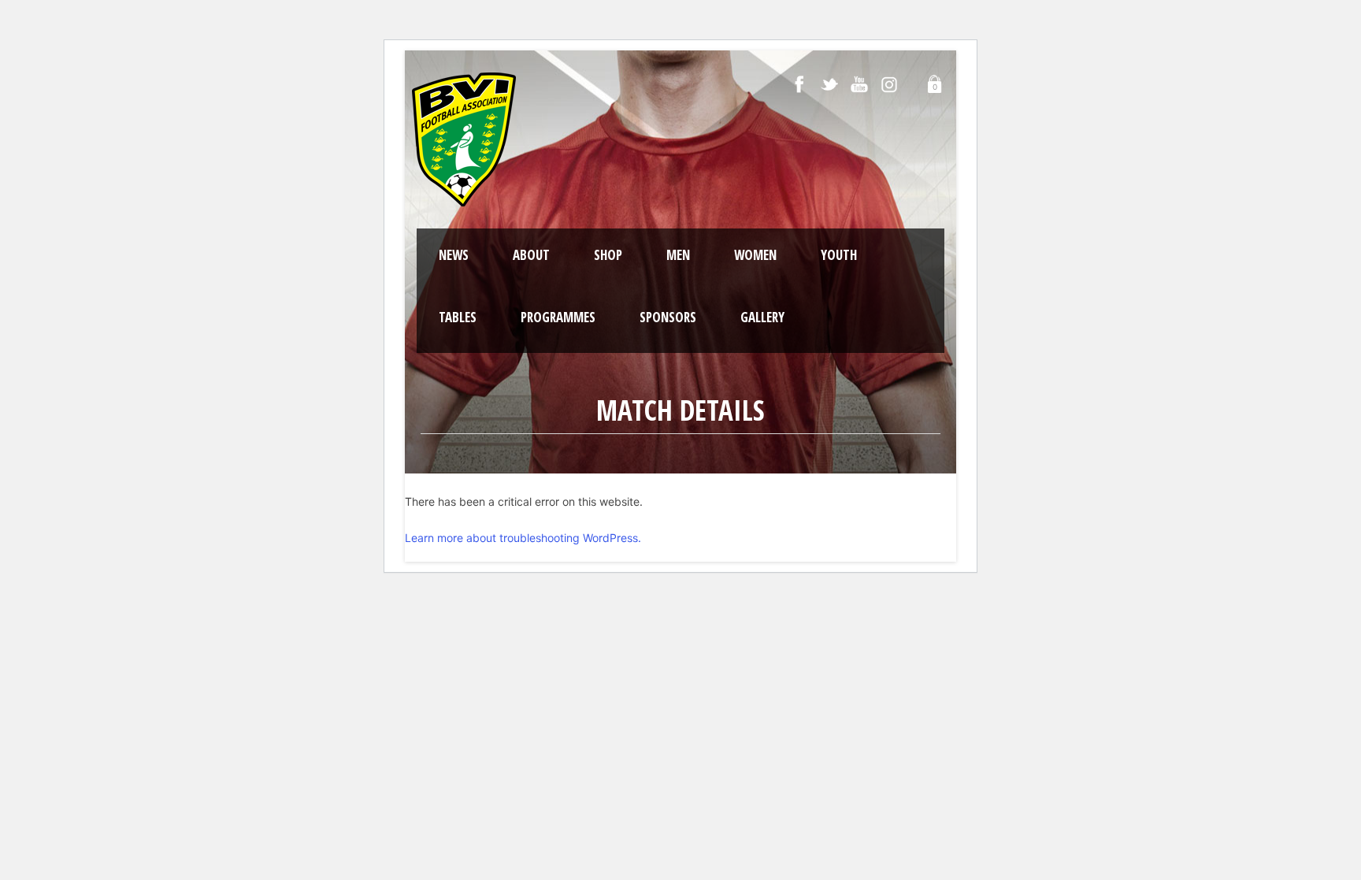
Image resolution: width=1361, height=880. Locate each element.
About (531, 255)
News (454, 255)
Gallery (762, 317)
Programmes (558, 317)
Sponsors (668, 317)
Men (678, 255)
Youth (839, 255)
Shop (608, 255)
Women (755, 255)
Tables (458, 317)
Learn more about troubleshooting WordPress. (523, 537)
